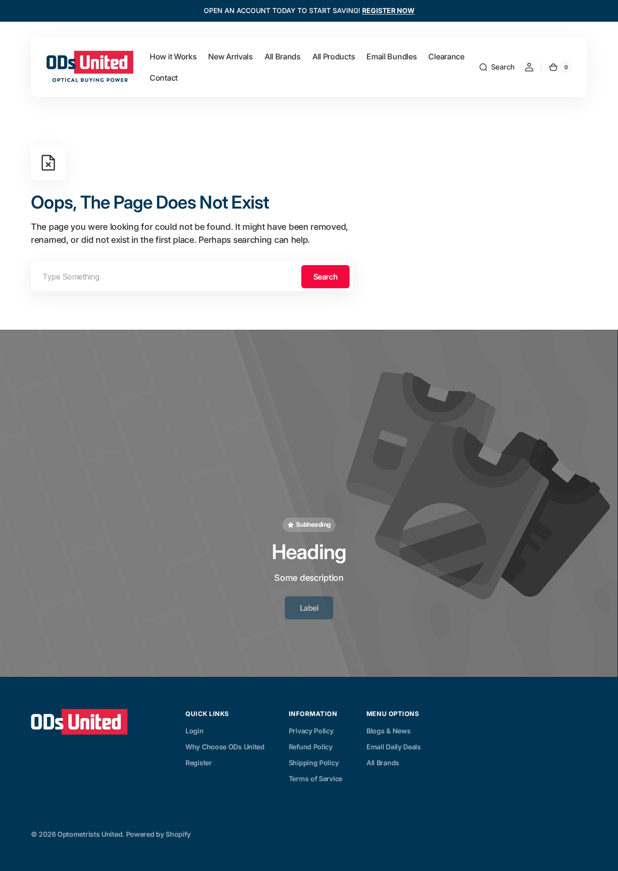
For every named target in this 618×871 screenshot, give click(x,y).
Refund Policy (311, 747)
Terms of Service (315, 778)
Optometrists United (89, 834)
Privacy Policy (311, 731)
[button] (496, 67)
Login (194, 731)
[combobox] (191, 276)
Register (198, 763)
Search (325, 276)
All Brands (382, 763)
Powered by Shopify (158, 834)
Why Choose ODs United (225, 747)
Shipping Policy (314, 763)
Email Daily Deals (393, 747)
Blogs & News (388, 731)
